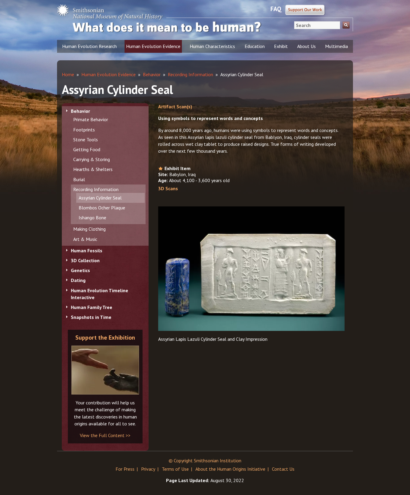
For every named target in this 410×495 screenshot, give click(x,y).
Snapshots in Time (91, 317)
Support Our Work (305, 10)
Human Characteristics (212, 46)
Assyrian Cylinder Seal (100, 198)
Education (255, 46)
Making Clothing (89, 229)
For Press (125, 469)
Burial (79, 179)
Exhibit (281, 46)
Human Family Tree (91, 307)
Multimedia (336, 46)
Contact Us (283, 469)
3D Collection (85, 260)
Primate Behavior (90, 119)
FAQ (275, 9)
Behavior (80, 111)
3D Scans (168, 188)
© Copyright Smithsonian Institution (205, 461)
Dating (78, 280)
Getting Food (86, 149)
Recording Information (96, 189)
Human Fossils (86, 251)
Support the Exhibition (105, 337)
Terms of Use (175, 469)
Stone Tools (85, 139)
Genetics (80, 270)
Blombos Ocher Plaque (102, 208)
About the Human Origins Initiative (230, 469)
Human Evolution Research (89, 46)
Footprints (84, 130)
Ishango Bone (92, 217)
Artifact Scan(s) (175, 107)
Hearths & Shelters (93, 169)
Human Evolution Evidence (153, 46)
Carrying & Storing (91, 159)
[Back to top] (393, 478)
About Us (306, 46)
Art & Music (85, 239)
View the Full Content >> (105, 435)
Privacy (148, 469)
